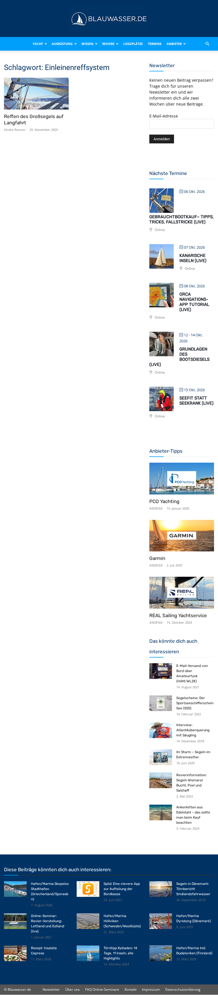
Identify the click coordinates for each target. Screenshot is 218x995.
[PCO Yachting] (181, 479)
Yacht (38, 44)
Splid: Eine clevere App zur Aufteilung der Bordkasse (122, 889)
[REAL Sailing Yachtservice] (181, 593)
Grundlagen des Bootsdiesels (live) (179, 357)
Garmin (157, 558)
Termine (155, 44)
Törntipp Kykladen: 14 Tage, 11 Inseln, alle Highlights (120, 953)
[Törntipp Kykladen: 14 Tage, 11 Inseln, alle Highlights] (88, 953)
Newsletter (51, 989)
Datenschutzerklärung (182, 989)
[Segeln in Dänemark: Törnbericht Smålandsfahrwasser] (160, 889)
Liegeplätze (133, 44)
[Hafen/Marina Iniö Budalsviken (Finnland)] (160, 953)
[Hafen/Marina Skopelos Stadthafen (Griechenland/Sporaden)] (15, 889)
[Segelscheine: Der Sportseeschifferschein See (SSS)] (160, 703)
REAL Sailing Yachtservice (178, 615)
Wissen (87, 44)
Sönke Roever (15, 129)
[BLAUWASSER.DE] (109, 19)
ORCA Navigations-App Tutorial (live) (194, 302)
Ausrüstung (62, 44)
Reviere (108, 44)
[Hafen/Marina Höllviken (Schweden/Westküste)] (88, 921)
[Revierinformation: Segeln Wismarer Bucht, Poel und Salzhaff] (160, 780)
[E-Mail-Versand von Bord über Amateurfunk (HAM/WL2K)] (160, 671)
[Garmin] (181, 536)
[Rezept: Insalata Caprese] (15, 953)
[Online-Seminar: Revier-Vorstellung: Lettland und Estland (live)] (15, 921)
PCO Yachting (164, 501)
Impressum (151, 989)
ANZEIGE (156, 508)
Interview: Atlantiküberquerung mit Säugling (192, 730)
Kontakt (131, 989)
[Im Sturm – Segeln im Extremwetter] (160, 757)
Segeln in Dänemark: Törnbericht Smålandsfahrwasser (193, 889)
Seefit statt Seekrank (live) (196, 400)
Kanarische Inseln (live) (192, 258)
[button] (207, 44)
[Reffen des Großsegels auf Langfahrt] (36, 94)
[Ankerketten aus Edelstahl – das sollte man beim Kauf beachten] (160, 812)
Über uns (72, 989)
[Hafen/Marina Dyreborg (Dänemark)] (160, 921)
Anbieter (174, 44)
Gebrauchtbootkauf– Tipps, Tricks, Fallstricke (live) (181, 219)
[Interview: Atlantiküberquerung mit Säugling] (160, 730)
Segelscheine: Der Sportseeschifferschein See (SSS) (194, 703)
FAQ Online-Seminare (102, 989)
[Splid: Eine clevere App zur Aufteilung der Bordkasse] (88, 889)
